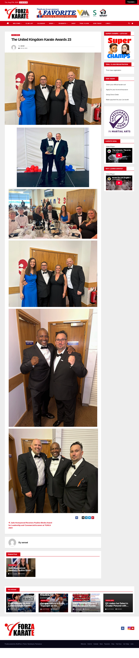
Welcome (17, 23)
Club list (29, 23)
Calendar (41, 23)
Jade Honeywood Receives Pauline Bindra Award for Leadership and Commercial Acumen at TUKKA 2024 (30, 525)
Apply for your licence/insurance (117, 89)
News (51, 23)
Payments (63, 23)
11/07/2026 (78, 609)
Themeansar (38, 644)
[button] (129, 23)
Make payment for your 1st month (117, 99)
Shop (73, 23)
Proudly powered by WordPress (13, 644)
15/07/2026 (45, 609)
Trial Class (84, 23)
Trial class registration (113, 70)
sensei (22, 46)
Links (108, 23)
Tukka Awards (15, 35)
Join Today (97, 23)
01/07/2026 (110, 609)
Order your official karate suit (116, 84)
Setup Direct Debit (112, 94)
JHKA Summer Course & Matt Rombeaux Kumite (85, 604)
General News (12, 600)
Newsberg (30, 644)
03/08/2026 (13, 609)
